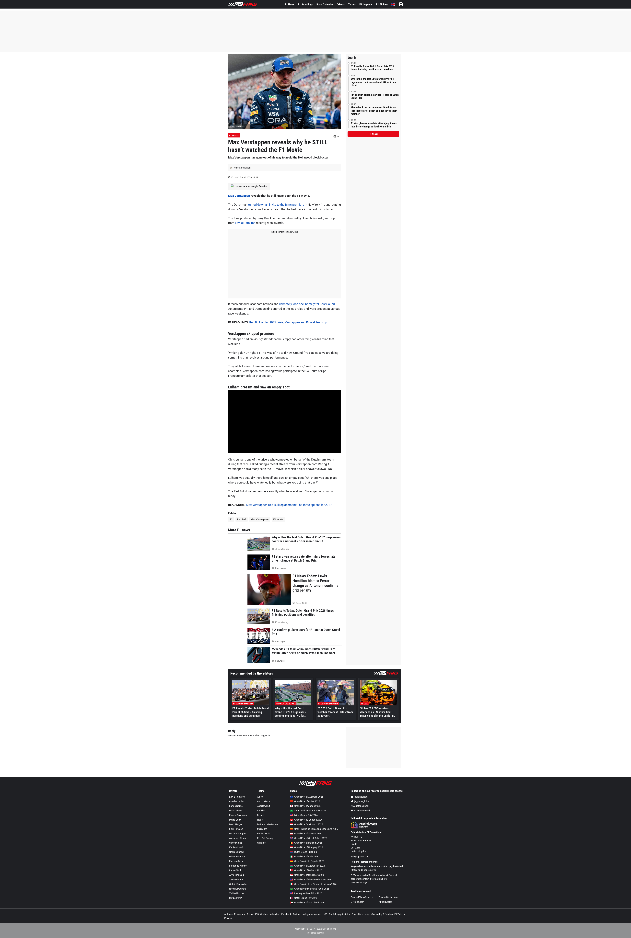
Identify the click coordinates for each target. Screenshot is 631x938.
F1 (231, 519)
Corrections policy (360, 914)
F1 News (289, 4)
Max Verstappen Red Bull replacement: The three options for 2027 (289, 505)
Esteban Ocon (236, 861)
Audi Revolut (263, 806)
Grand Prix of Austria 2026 (307, 833)
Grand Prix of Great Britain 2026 (310, 838)
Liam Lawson (236, 829)
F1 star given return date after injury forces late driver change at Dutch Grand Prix (374, 125)
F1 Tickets (382, 4)
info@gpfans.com (360, 856)
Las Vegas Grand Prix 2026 (308, 893)
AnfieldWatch (385, 902)
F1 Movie (234, 135)
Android (318, 914)
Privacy (228, 918)
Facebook (286, 914)
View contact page (359, 882)
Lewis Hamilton (245, 223)
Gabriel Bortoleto (237, 884)
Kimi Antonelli (236, 847)
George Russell (236, 852)
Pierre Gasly (235, 819)
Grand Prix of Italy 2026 (306, 856)
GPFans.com (357, 902)
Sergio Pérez (235, 898)
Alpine (260, 796)
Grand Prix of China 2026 (307, 801)
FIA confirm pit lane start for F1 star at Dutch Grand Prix (375, 96)
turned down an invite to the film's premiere (276, 204)
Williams (261, 842)
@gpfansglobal (361, 801)
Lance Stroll (235, 870)
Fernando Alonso (238, 865)
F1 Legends (366, 4)
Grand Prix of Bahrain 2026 (308, 870)
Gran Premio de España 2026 (309, 861)
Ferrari (260, 815)
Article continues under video (284, 232)
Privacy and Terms (243, 914)
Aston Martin (263, 801)
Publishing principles (339, 914)
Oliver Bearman (237, 856)
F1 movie (278, 519)
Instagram (307, 914)
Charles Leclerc (237, 801)
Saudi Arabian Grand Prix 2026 (310, 810)
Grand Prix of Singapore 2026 (309, 875)
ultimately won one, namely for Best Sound (307, 304)
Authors (228, 914)
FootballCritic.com (388, 897)
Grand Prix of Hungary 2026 (308, 847)
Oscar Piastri (235, 810)
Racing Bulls (263, 833)
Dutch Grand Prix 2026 (305, 852)
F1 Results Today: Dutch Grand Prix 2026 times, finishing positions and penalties (372, 68)
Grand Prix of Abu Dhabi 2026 (309, 902)
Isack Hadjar (235, 824)
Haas (260, 819)
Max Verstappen (239, 195)
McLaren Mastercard (268, 824)
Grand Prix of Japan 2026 (307, 806)
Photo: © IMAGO (237, 126)
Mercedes (262, 829)
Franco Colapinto (238, 815)
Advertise (275, 914)
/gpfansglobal (360, 796)
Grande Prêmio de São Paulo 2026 (311, 888)
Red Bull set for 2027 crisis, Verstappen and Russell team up (288, 322)
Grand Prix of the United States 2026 (312, 879)
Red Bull (241, 519)
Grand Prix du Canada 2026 (308, 819)
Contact (264, 914)
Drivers (341, 4)
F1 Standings (305, 4)
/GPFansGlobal (361, 810)
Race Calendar (324, 4)
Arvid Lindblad (236, 875)
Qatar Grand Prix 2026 (305, 898)
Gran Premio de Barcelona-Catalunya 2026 (316, 829)
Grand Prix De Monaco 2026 (308, 824)
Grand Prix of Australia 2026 (308, 796)
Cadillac (261, 810)
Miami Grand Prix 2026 (306, 815)
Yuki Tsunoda (236, 879)
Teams (352, 4)
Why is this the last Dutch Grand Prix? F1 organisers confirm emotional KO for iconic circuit (373, 82)
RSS (257, 914)
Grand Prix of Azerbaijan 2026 (309, 865)
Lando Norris (236, 806)
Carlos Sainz (235, 842)
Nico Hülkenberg (237, 888)
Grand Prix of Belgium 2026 (308, 842)
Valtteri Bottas (236, 893)
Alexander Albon (237, 838)
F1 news (373, 134)
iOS (325, 914)
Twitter (296, 914)
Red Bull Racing (265, 838)
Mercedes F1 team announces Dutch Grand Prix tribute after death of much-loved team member (374, 110)
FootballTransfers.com (362, 897)
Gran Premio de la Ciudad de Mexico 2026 (315, 884)
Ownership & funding (382, 914)
